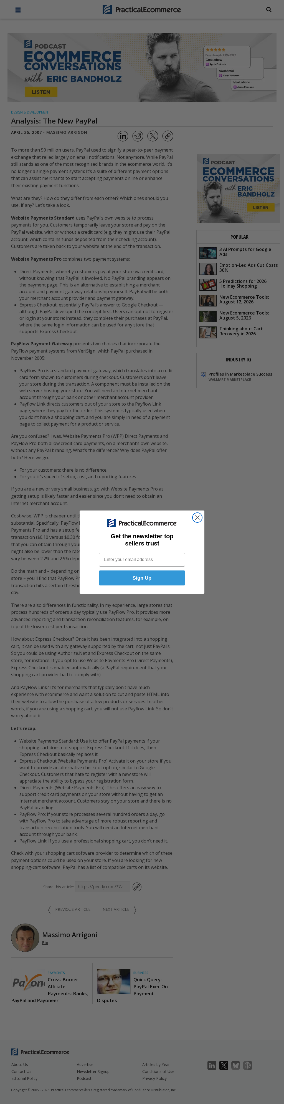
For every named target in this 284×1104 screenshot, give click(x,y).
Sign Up (142, 578)
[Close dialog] (197, 517)
